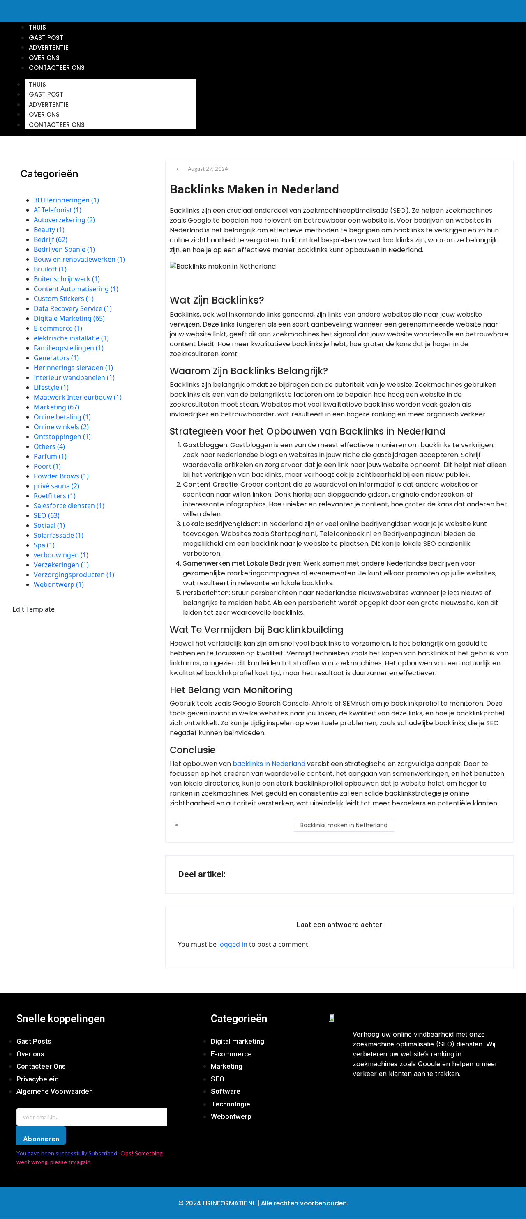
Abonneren (41, 1139)
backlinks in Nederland (269, 763)
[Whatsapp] (411, 1099)
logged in (232, 944)
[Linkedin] (435, 1099)
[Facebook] (363, 1099)
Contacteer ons (57, 124)
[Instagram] (387, 1099)
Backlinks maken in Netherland (344, 825)
